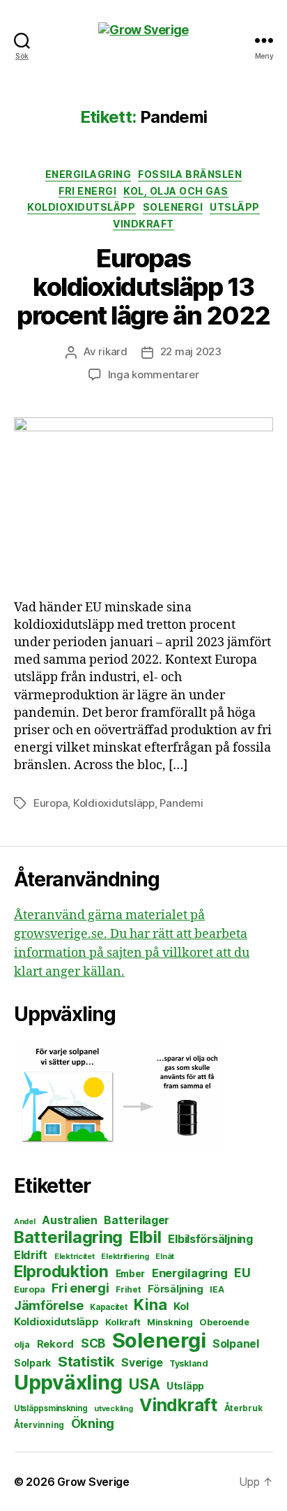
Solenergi (173, 207)
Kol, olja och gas (175, 191)
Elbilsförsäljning (210, 1239)
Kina (150, 1304)
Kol (181, 1306)
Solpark (32, 1363)
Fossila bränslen (190, 174)
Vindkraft (143, 224)
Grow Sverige (93, 1482)
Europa (50, 803)
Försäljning (175, 1289)
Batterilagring (68, 1237)
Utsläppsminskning (50, 1408)
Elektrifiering (124, 1256)
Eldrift (30, 1255)
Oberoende (224, 1322)
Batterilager (136, 1220)
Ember (131, 1273)
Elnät (164, 1256)
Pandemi (181, 803)
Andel (25, 1221)
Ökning (92, 1423)
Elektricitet (74, 1256)
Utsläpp (235, 207)
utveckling (113, 1408)
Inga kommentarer (153, 374)
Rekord (55, 1344)
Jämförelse (48, 1305)
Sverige (141, 1362)
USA (144, 1384)
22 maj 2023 (191, 351)
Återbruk (243, 1408)
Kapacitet (108, 1307)
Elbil (146, 1237)
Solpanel (235, 1343)
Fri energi (87, 191)
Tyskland (188, 1363)
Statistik (86, 1361)
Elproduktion (61, 1271)
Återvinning (39, 1425)
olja (22, 1344)
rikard (112, 351)
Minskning (170, 1322)
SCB (93, 1343)
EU (242, 1272)
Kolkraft (122, 1321)
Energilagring (88, 174)
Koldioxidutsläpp (81, 207)
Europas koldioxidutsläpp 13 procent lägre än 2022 (143, 287)
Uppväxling (68, 1382)
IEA (217, 1289)
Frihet (128, 1289)
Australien (69, 1220)
